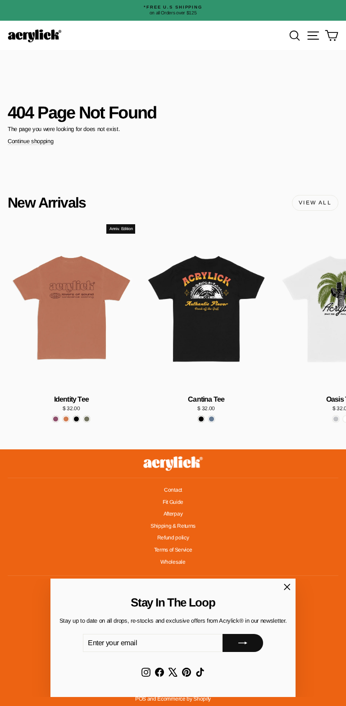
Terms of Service (173, 550)
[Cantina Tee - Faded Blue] (211, 419)
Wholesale (172, 562)
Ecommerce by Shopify (184, 699)
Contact (173, 490)
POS (140, 699)
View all (315, 202)
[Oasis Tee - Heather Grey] (335, 419)
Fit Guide (173, 502)
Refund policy (173, 537)
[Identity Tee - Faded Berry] (55, 419)
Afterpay (173, 514)
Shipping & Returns (173, 526)
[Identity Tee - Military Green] (86, 419)
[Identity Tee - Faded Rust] (66, 419)
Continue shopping (30, 141)
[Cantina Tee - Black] (201, 419)
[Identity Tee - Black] (76, 419)
